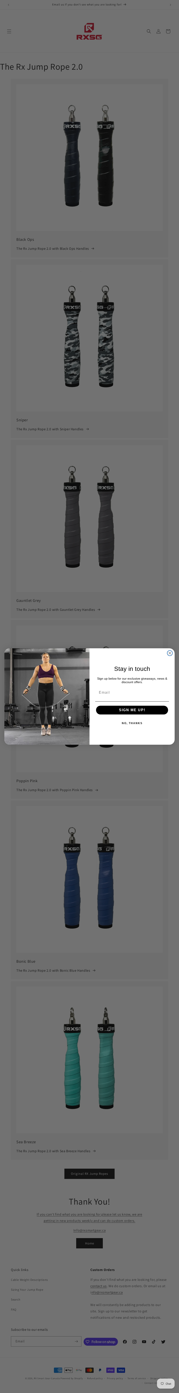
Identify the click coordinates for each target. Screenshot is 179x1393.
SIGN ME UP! (132, 710)
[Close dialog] (169, 653)
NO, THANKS (132, 723)
